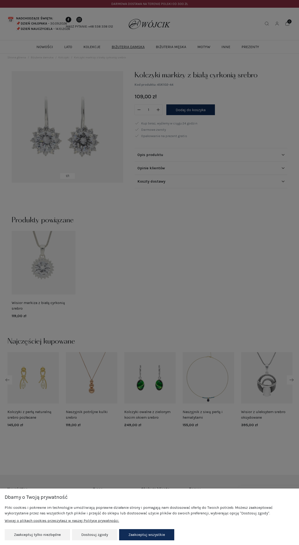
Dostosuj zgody (94, 534)
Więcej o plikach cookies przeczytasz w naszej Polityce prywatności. (62, 520)
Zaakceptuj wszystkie (146, 534)
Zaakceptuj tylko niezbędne (37, 534)
